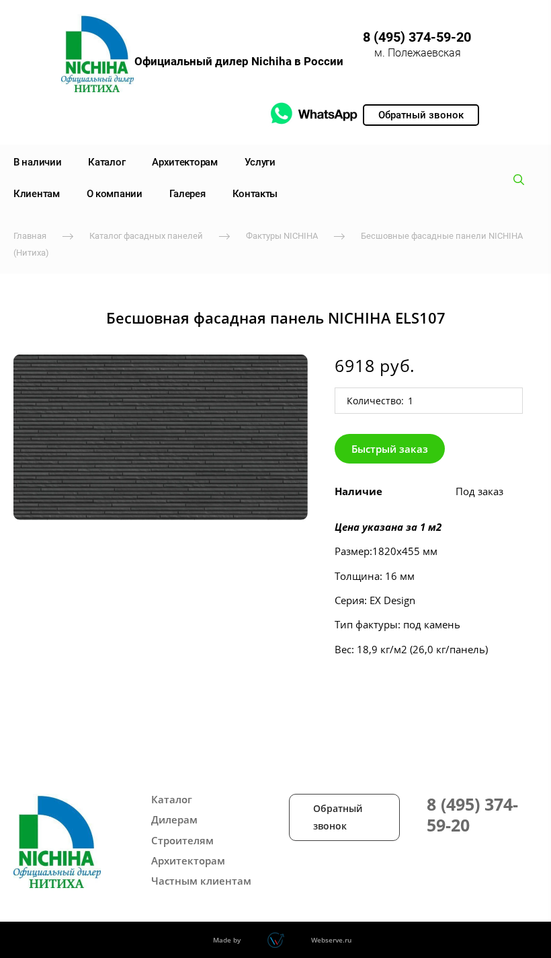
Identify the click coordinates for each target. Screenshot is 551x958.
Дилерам (174, 819)
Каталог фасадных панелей (146, 236)
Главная (29, 236)
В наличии (37, 162)
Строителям (182, 840)
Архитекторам (184, 162)
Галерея (187, 194)
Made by (227, 940)
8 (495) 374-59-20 (417, 37)
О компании (114, 194)
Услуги (260, 162)
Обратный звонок (337, 817)
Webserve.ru (331, 940)
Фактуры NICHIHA (282, 236)
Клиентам (36, 194)
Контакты (255, 194)
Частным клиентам (201, 880)
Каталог (106, 162)
